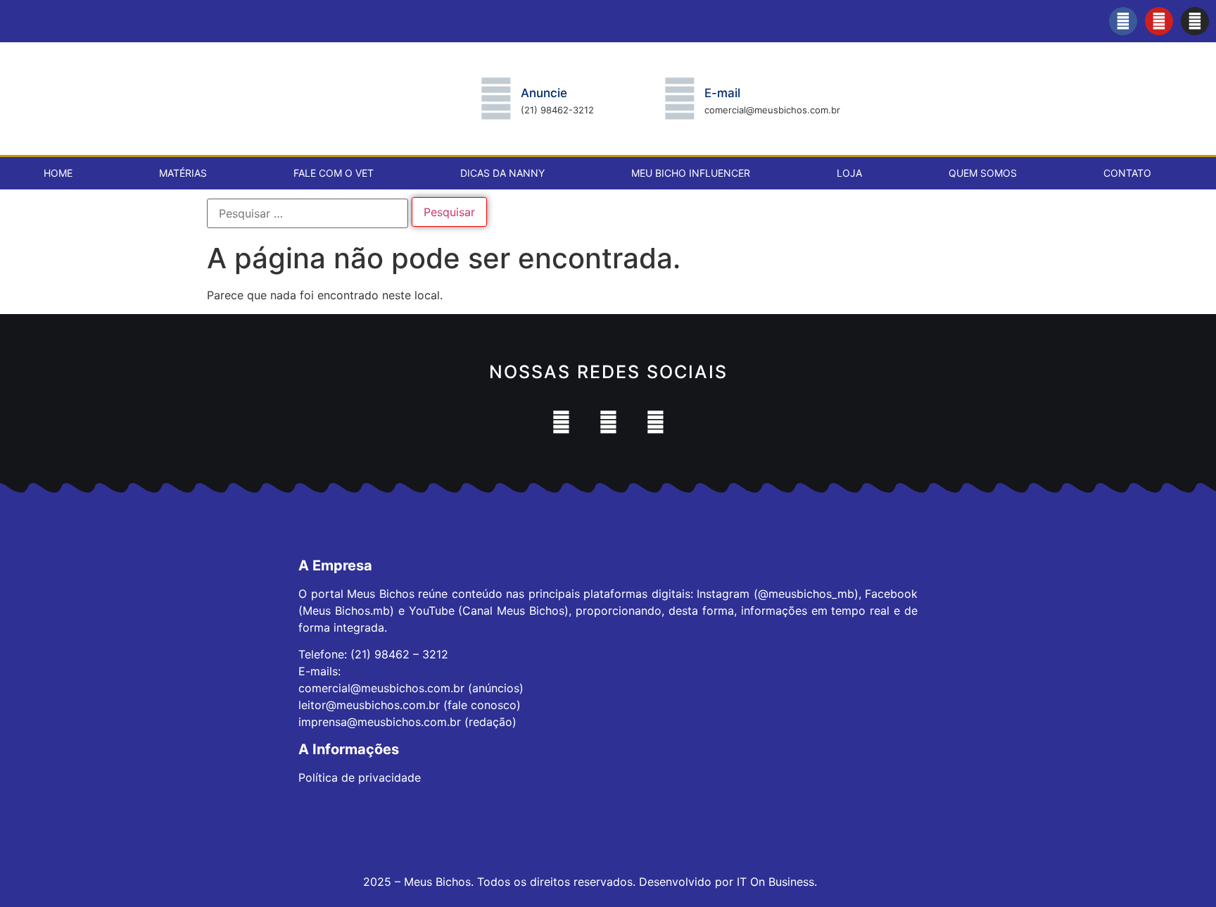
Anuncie (544, 93)
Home (58, 173)
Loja (849, 173)
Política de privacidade (359, 777)
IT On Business (775, 882)
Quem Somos (983, 173)
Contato (1127, 173)
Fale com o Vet (333, 173)
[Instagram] (1195, 21)
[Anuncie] (496, 98)
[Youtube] (1159, 21)
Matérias (183, 173)
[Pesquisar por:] (307, 213)
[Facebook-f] (1123, 21)
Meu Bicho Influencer (690, 173)
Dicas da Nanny (502, 173)
